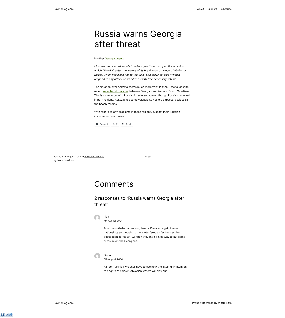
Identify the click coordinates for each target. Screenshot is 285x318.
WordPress (225, 302)
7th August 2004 (113, 220)
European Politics (94, 156)
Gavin (107, 255)
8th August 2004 (113, 259)
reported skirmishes (115, 91)
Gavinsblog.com (63, 9)
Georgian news (114, 58)
